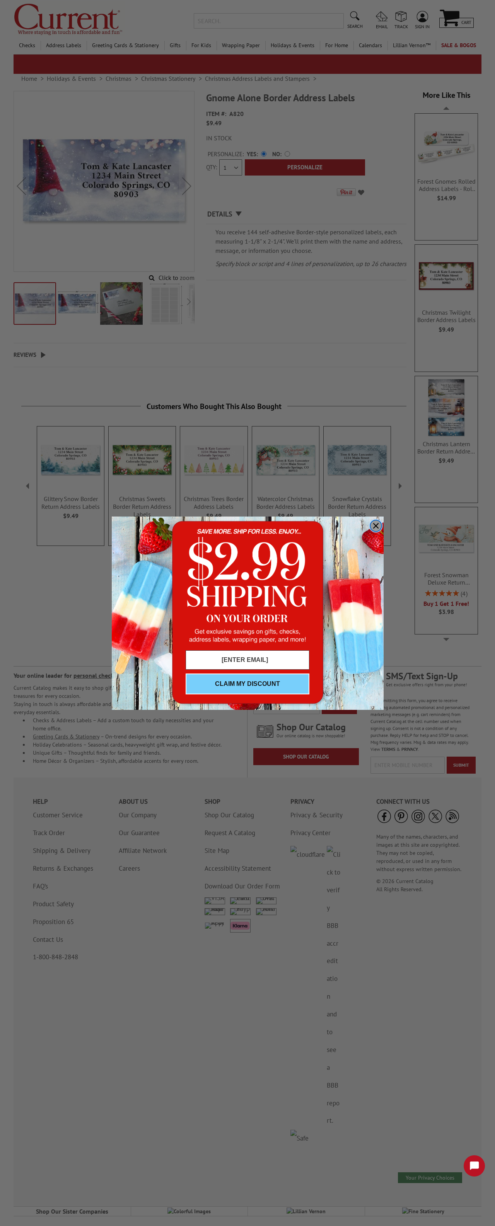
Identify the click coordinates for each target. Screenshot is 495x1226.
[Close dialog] (376, 526)
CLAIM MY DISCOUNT (247, 683)
